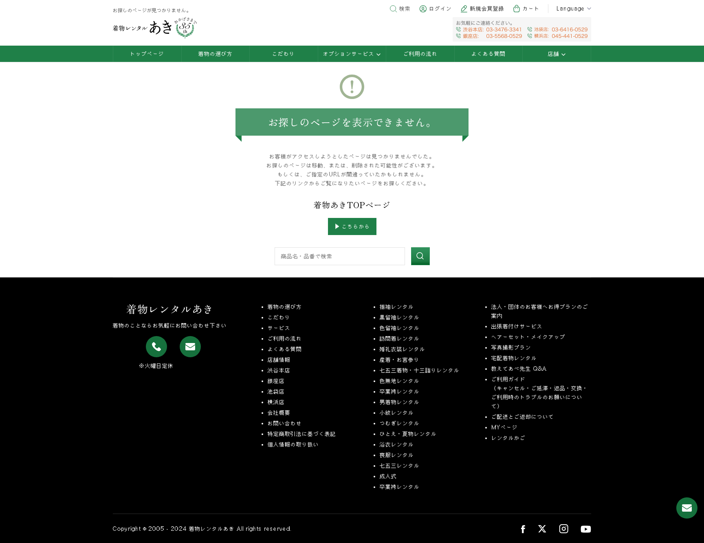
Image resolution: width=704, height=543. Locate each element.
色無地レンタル (400, 381)
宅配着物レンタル (514, 358)
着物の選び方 (215, 54)
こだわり (283, 54)
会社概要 (279, 412)
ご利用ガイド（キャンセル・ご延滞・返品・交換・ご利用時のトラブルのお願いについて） (539, 392)
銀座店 (276, 381)
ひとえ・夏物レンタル (408, 434)
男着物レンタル (400, 402)
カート (531, 8)
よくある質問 (488, 54)
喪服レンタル (397, 455)
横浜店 (276, 402)
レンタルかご (508, 438)
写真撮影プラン (511, 347)
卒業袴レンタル (400, 391)
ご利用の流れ (420, 54)
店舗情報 (279, 360)
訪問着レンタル (400, 338)
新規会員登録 (487, 8)
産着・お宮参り (400, 360)
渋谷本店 (279, 370)
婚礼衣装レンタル (402, 349)
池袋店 (276, 391)
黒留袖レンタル (400, 317)
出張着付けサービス (517, 326)
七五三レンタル (400, 465)
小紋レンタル (397, 412)
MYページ (504, 427)
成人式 (388, 476)
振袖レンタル (397, 307)
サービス (279, 328)
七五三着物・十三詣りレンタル (420, 370)
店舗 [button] (554, 54)
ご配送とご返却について (522, 417)
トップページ (147, 54)
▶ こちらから (352, 226)
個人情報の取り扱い (293, 444)
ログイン (440, 8)
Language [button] (571, 8)
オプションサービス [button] (349, 54)
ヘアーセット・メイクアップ (528, 337)
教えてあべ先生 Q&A (519, 369)
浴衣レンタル (397, 444)
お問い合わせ (285, 423)
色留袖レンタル (400, 328)
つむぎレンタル (400, 423)
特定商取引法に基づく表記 (302, 434)
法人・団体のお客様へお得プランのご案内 (539, 311)
